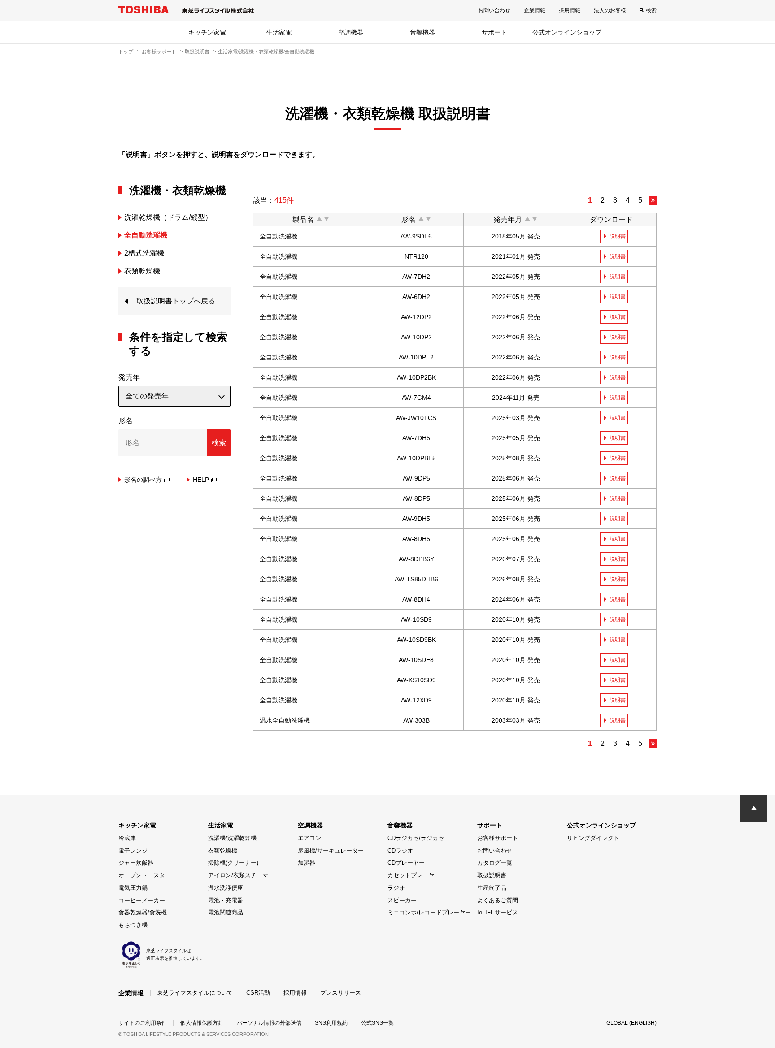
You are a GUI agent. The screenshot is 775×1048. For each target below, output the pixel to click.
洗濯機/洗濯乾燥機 (232, 838)
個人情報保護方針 (201, 1023)
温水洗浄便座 (225, 887)
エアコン (309, 838)
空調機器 (350, 32)
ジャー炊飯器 (135, 862)
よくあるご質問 (497, 900)
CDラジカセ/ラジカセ (416, 838)
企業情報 (534, 10)
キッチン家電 (207, 32)
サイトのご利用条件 (142, 1023)
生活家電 (279, 32)
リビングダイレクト (593, 838)
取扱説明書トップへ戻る (175, 301)
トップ (125, 51)
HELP (201, 479)
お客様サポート (159, 51)
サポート (494, 32)
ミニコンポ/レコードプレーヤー (429, 912)
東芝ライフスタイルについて (195, 992)
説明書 (618, 236)
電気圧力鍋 (133, 887)
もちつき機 (133, 925)
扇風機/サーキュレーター (331, 850)
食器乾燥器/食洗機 (142, 912)
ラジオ (396, 887)
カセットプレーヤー (414, 875)
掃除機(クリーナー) (233, 862)
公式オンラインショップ (566, 32)
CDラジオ (400, 850)
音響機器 (422, 32)
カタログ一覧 (494, 862)
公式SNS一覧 (377, 1023)
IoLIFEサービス (497, 912)
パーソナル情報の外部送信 (269, 1023)
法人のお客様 (610, 10)
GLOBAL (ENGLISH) (631, 1023)
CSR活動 (258, 992)
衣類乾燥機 (222, 850)
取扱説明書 (197, 51)
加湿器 (306, 862)
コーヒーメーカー (141, 900)
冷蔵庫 (127, 838)
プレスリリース (340, 992)
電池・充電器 (225, 900)
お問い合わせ (494, 10)
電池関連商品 (225, 912)
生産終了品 (491, 887)
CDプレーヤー (406, 862)
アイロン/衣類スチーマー (241, 875)
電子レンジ (133, 850)
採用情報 (569, 10)
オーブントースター (144, 875)
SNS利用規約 (331, 1023)
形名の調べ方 (143, 479)
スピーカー (402, 900)
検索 (651, 10)
